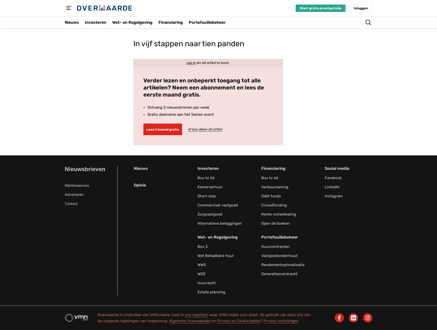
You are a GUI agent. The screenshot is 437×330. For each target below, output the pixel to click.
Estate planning (211, 292)
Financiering (273, 168)
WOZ (201, 274)
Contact (71, 203)
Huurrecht (207, 283)
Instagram (334, 196)
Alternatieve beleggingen (220, 223)
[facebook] (339, 317)
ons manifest (196, 315)
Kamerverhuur (210, 187)
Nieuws (141, 168)
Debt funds (271, 196)
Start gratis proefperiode (320, 8)
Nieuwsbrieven (85, 169)
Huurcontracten (275, 246)
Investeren (208, 168)
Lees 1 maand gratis (162, 129)
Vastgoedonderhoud (279, 255)
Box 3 (203, 246)
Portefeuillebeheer (279, 237)
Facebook (333, 178)
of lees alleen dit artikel (205, 129)
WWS (202, 265)
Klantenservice (77, 185)
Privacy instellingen (281, 321)
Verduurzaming (274, 187)
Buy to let (206, 178)
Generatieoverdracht (279, 274)
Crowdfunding (274, 205)
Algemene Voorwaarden (190, 321)
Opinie (140, 185)
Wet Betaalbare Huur (216, 255)
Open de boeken (275, 223)
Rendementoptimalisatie (282, 265)
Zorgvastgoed (210, 214)
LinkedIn (332, 187)
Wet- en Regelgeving (218, 237)
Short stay (207, 196)
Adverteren (74, 194)
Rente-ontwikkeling (278, 214)
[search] (368, 22)
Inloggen (361, 8)
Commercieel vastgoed (218, 205)
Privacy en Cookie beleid (238, 321)
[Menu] (69, 8)
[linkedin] (353, 317)
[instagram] (367, 317)
